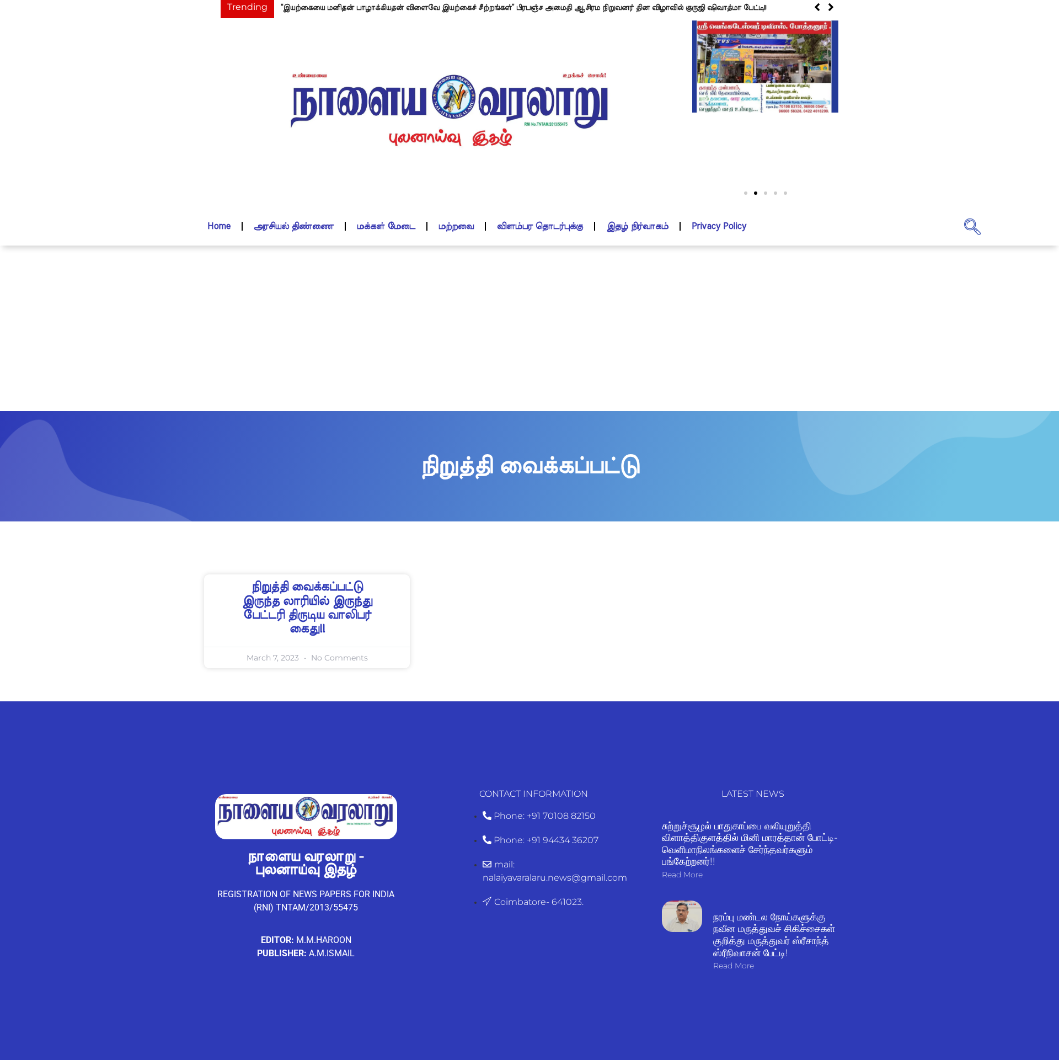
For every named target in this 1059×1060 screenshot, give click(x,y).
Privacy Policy (719, 226)
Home (219, 226)
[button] (705, 103)
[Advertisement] (529, 328)
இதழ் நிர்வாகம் (637, 226)
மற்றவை (456, 226)
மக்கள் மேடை (386, 226)
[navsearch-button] (972, 226)
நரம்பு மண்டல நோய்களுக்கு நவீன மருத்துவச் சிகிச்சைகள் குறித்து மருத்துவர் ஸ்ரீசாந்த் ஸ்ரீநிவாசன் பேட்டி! (774, 935)
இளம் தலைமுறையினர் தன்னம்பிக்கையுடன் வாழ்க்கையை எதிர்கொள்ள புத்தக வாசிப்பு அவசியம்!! (467, 8)
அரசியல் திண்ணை (294, 226)
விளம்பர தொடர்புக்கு (540, 226)
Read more (682, 875)
